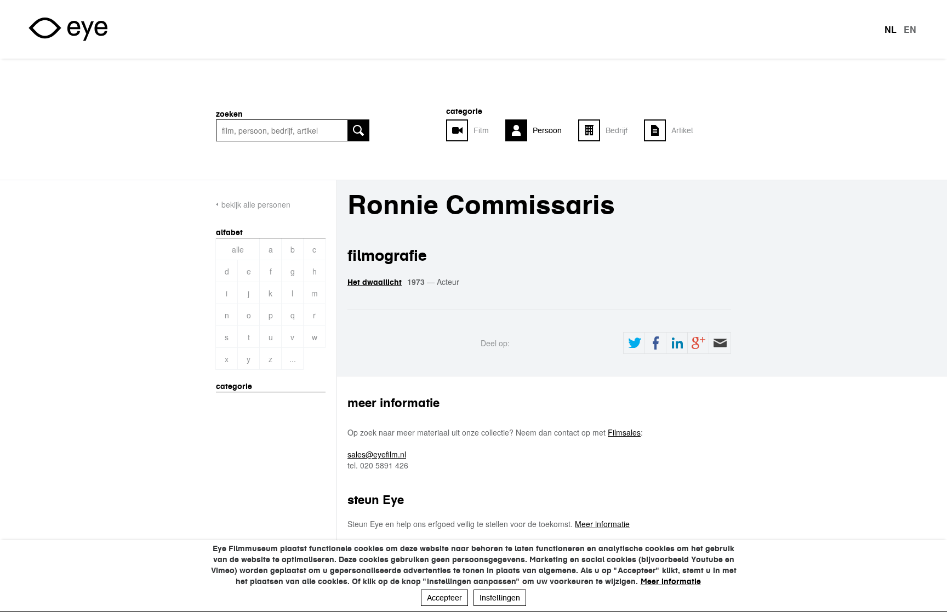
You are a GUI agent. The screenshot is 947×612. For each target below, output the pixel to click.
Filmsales (624, 432)
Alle (238, 249)
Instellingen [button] (500, 598)
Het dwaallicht (374, 282)
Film (481, 130)
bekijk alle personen (255, 204)
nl (891, 29)
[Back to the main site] (67, 29)
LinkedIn (676, 343)
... (292, 358)
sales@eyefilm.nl (376, 454)
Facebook (655, 343)
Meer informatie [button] (671, 581)
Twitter (634, 343)
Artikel (682, 130)
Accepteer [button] (444, 598)
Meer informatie (602, 523)
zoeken (229, 114)
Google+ (698, 343)
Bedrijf (616, 130)
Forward (719, 343)
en (910, 29)
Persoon (547, 130)
